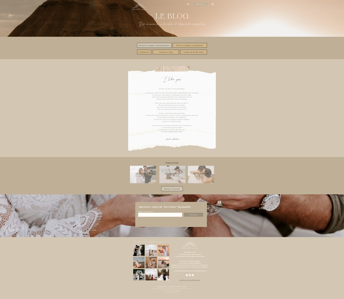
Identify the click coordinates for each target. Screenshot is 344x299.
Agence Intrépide (175, 290)
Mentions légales (162, 286)
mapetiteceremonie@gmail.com (189, 280)
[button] (189, 4)
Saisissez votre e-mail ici (145, 211)
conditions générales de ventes (177, 286)
